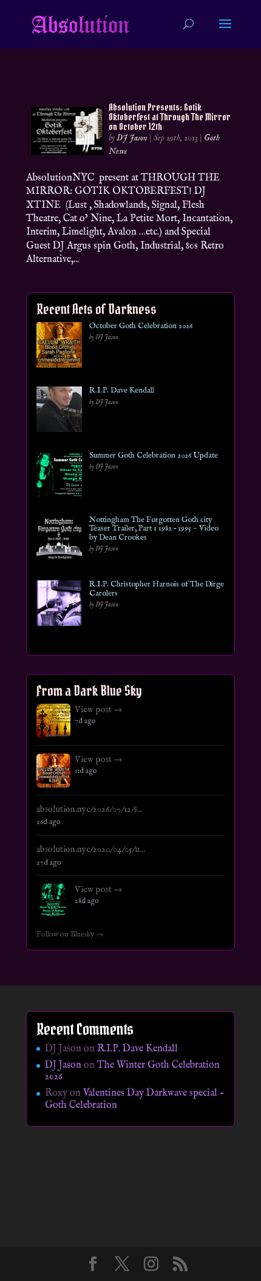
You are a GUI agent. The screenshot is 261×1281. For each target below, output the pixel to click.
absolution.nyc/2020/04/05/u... (90, 849)
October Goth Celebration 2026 (140, 326)
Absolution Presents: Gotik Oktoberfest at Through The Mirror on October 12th (170, 116)
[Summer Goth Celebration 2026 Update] (59, 477)
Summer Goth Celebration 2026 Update (153, 456)
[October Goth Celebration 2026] (59, 347)
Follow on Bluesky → (70, 934)
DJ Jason (132, 137)
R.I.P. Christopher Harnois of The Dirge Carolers (156, 589)
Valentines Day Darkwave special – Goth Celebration (134, 1099)
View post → (99, 709)
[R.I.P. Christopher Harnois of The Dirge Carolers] (59, 605)
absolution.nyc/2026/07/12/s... (89, 809)
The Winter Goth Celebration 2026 (132, 1071)
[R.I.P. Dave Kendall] (59, 411)
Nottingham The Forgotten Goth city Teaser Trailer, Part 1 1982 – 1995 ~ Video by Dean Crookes (154, 529)
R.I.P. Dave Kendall (121, 390)
